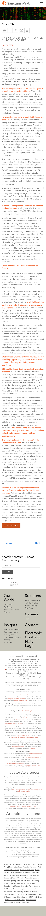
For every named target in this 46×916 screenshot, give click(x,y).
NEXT (37, 543)
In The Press (8, 642)
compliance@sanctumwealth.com (16, 698)
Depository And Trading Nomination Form (18, 886)
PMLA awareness (30, 894)
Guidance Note (14, 875)
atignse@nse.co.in (27, 718)
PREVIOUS (10, 544)
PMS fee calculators (35, 897)
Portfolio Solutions (31, 603)
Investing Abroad (10, 635)
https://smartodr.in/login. (18, 746)
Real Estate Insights (11, 632)
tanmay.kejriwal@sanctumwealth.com (30, 765)
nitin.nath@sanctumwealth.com (33, 757)
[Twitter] (22, 913)
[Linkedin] (14, 913)
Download (33, 748)
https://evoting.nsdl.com (18, 789)
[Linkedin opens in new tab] (4, 30)
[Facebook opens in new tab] (10, 30)
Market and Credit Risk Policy (15, 900)
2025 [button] (12, 585)
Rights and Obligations (28, 875)
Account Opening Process (21, 878)
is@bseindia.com (19, 719)
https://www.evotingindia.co (34, 789)
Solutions (33, 596)
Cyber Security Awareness (22, 892)
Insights (10, 625)
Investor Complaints (17, 894)
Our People (8, 607)
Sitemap (33, 864)
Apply (27, 619)
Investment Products (32, 600)
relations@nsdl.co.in (10, 723)
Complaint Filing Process (28, 711)
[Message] (21, 30)
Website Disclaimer (30, 867)
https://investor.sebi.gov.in (24, 735)
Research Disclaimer (27, 870)
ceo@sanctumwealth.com (20, 700)
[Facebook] (31, 913)
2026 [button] (12, 583)
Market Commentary (11, 629)
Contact (31, 625)
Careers (31, 614)
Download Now (11, 526)
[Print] (27, 30)
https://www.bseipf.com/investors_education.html (23, 806)
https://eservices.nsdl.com (24, 791)
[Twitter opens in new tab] (15, 30)
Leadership (8, 604)
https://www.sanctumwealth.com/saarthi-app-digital (24, 737)
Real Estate (29, 608)
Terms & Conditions (15, 867)
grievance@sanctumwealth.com (23, 695)
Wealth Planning (31, 605)
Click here (19, 723)
